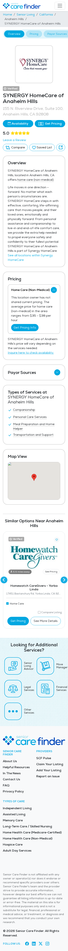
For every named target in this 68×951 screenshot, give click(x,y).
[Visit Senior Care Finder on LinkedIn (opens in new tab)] (34, 943)
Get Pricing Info (25, 327)
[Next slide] (64, 580)
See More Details (46, 621)
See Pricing (51, 571)
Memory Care (13, 820)
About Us (10, 761)
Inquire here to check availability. (31, 353)
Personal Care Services (30, 417)
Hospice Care (12, 844)
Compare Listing (51, 612)
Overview (14, 34)
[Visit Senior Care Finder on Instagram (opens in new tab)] (47, 943)
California (46, 14)
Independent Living (17, 808)
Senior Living (26, 14)
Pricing (34, 34)
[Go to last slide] (4, 580)
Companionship (24, 410)
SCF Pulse (43, 758)
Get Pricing (53, 124)
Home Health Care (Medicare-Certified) (32, 832)
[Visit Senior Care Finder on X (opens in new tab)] (40, 943)
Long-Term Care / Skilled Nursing (27, 826)
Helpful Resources (16, 767)
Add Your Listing (48, 770)
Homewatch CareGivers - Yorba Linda (34, 587)
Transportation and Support (33, 435)
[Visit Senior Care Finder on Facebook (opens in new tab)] (27, 943)
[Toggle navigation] (60, 5)
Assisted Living (14, 814)
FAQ (6, 785)
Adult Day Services (17, 851)
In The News (12, 773)
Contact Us (11, 779)
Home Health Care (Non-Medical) (27, 838)
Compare (18, 147)
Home (7, 14)
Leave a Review (14, 140)
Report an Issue (48, 776)
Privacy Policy (13, 791)
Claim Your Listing (49, 764)
